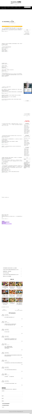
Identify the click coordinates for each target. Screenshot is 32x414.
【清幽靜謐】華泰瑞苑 (26, 149)
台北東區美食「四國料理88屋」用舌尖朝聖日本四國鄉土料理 (5, 288)
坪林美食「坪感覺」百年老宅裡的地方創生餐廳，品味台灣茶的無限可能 (19, 288)
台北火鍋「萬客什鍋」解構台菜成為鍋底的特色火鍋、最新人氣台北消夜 (12, 288)
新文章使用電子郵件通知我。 (5, 405)
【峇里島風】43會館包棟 (26, 142)
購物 (5, 8)
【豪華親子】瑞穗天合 (26, 133)
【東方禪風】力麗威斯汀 (26, 140)
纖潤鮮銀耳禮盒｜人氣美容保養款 (7, 271)
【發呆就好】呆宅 (26, 141)
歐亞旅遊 (3, 8)
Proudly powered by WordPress (13, 411)
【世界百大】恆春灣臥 (26, 150)
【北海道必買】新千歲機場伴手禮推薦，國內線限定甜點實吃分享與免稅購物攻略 (19, 296)
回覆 (21, 326)
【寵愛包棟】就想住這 (26, 144)
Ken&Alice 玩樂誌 (16, 2)
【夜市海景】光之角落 (26, 128)
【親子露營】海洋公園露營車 (27, 130)
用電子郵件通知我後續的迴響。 (6, 403)
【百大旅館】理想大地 (26, 132)
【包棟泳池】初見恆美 (26, 152)
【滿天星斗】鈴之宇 (26, 125)
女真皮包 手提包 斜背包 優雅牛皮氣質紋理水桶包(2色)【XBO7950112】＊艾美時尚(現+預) (14, 269)
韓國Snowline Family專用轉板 (7, 276)
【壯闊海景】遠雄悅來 (26, 129)
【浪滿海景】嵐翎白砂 (26, 153)
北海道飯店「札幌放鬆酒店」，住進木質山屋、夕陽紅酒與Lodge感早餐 (5, 304)
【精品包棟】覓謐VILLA (26, 154)
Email (3, 398)
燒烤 (12, 20)
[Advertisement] (16, 15)
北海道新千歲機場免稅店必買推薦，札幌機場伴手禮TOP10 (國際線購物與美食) (19, 304)
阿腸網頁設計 (31, 413)
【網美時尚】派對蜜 (26, 145)
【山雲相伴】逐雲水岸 (26, 126)
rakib (22, 411)
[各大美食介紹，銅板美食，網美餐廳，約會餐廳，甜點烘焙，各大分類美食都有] (12, 300)
